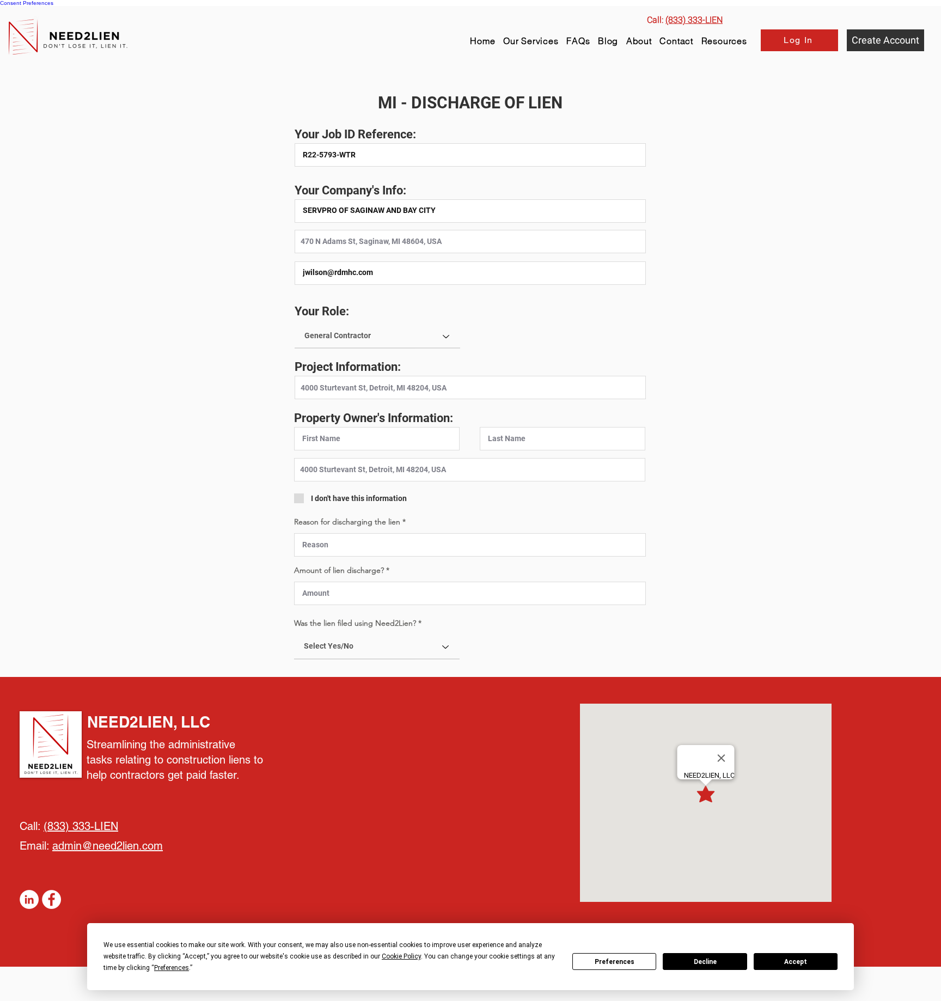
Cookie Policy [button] (401, 956)
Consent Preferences (26, 3)
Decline (705, 962)
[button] (724, 41)
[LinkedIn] (29, 899)
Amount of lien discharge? (340, 570)
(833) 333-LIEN (81, 826)
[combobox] (470, 241)
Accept (795, 962)
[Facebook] (51, 899)
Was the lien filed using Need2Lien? (355, 623)
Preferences (614, 962)
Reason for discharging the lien (348, 522)
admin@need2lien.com (107, 845)
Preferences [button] (171, 968)
